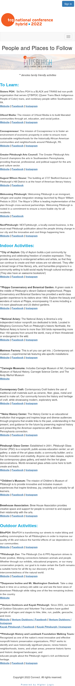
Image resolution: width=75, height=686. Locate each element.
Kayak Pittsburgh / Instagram (54, 626)
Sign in (68, 4)
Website (5, 106)
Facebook (18, 106)
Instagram (32, 106)
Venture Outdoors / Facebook (29, 619)
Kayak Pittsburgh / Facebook (17, 626)
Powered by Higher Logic (37, 684)
